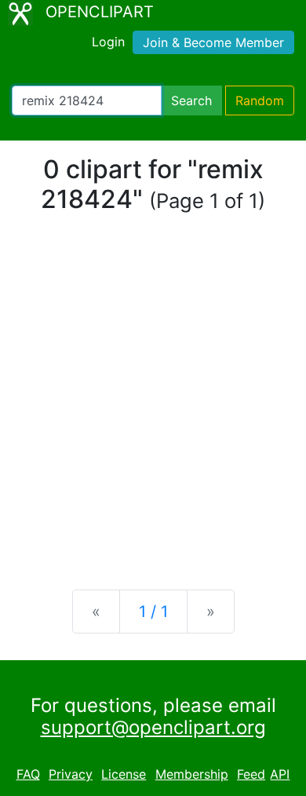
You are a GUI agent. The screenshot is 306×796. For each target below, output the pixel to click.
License (123, 774)
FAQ (28, 774)
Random (259, 100)
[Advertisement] (153, 411)
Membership (191, 774)
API (280, 774)
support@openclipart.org (153, 727)
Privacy (71, 774)
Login (108, 41)
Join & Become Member (213, 42)
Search (191, 100)
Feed (251, 774)
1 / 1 (153, 611)
